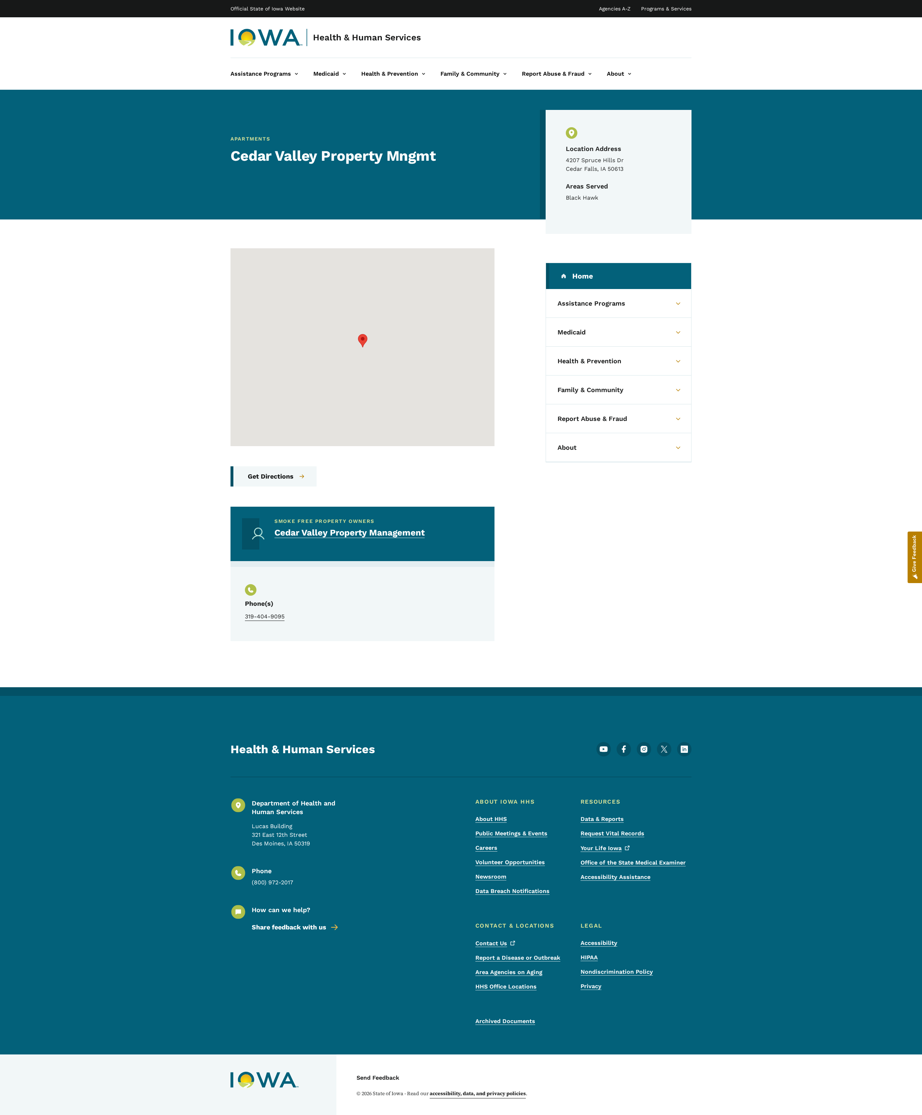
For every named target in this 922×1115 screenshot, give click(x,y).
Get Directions (271, 476)
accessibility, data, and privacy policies (478, 1093)
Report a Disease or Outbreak (517, 957)
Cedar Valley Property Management (349, 533)
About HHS (491, 819)
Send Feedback (378, 1077)
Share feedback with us (289, 927)
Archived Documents (505, 1021)
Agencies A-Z (615, 9)
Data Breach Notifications (512, 891)
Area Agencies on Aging (508, 972)
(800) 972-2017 (272, 882)
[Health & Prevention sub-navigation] (423, 74)
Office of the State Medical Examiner (633, 862)
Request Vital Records (612, 833)
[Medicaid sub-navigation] (344, 74)
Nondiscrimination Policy (617, 971)
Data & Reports (602, 819)
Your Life (601, 848)
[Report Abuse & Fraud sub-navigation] (590, 74)
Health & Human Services (367, 37)
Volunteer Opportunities (510, 862)
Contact (491, 943)
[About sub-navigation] (629, 74)
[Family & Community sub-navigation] (505, 74)
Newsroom (490, 876)
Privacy (591, 986)
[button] (362, 340)
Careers (486, 847)
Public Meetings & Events (511, 833)
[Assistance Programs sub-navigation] (296, 74)
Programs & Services (666, 9)
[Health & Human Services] (266, 37)
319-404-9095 (265, 616)
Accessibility (599, 942)
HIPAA (589, 957)
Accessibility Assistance (615, 877)
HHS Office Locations (506, 986)
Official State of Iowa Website (267, 9)
